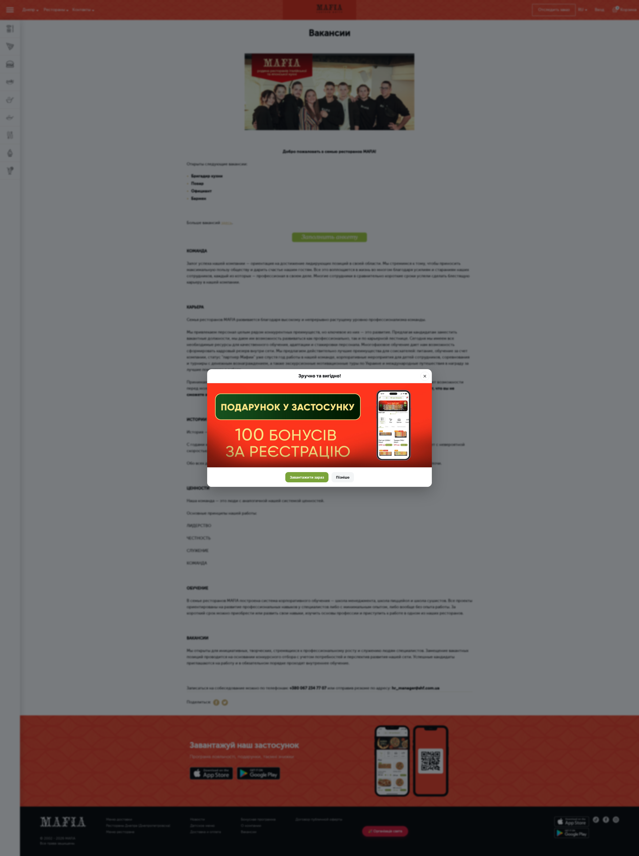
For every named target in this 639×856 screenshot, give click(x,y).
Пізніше (342, 477)
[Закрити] (424, 376)
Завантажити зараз (307, 477)
